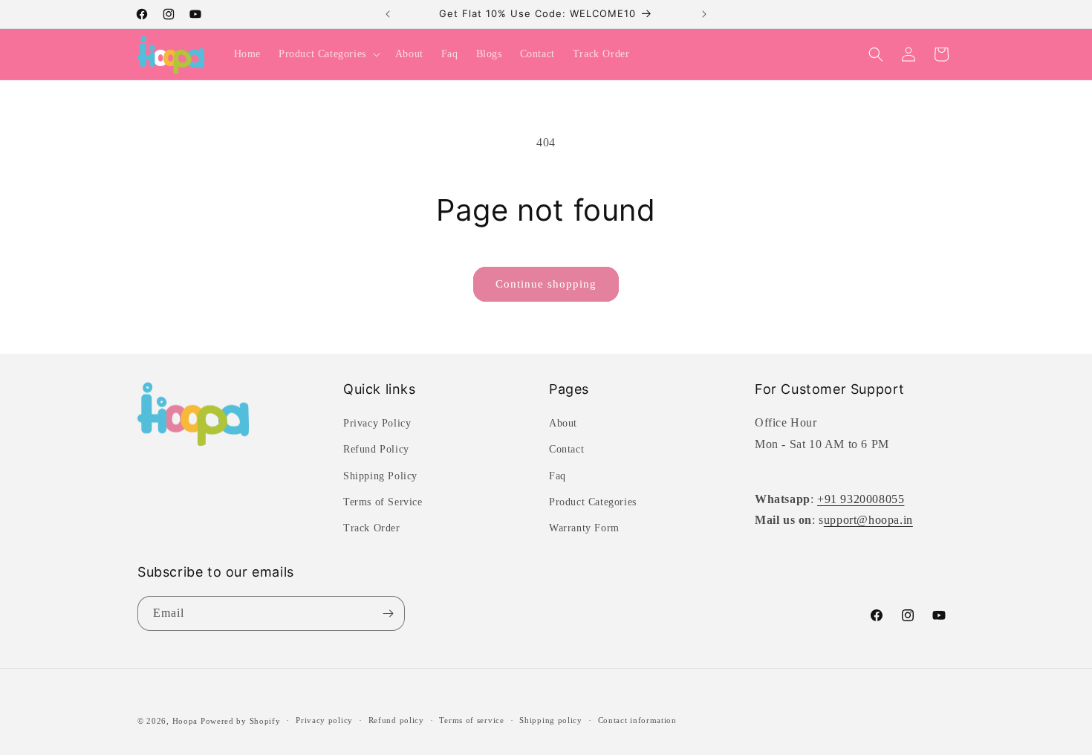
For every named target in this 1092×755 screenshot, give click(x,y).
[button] (328, 54)
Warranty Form (584, 528)
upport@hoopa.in (868, 519)
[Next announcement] (704, 14)
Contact (566, 449)
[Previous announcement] (387, 14)
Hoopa (185, 720)
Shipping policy (550, 720)
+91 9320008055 (860, 499)
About (563, 423)
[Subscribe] (387, 613)
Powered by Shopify (241, 720)
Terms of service (471, 720)
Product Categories (593, 502)
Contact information (637, 720)
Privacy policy (324, 720)
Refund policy (396, 720)
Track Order (371, 528)
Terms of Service (383, 502)
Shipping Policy (380, 476)
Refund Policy (376, 449)
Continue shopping (546, 284)
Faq (557, 476)
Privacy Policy (377, 423)
